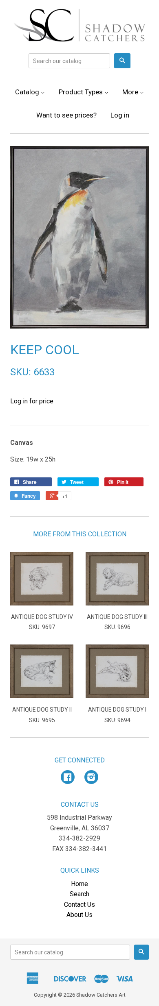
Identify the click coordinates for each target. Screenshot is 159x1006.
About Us (79, 915)
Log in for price (31, 401)
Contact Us (79, 904)
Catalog (28, 92)
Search (79, 894)
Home (79, 884)
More (131, 92)
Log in (119, 115)
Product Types (81, 92)
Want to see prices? (66, 115)
